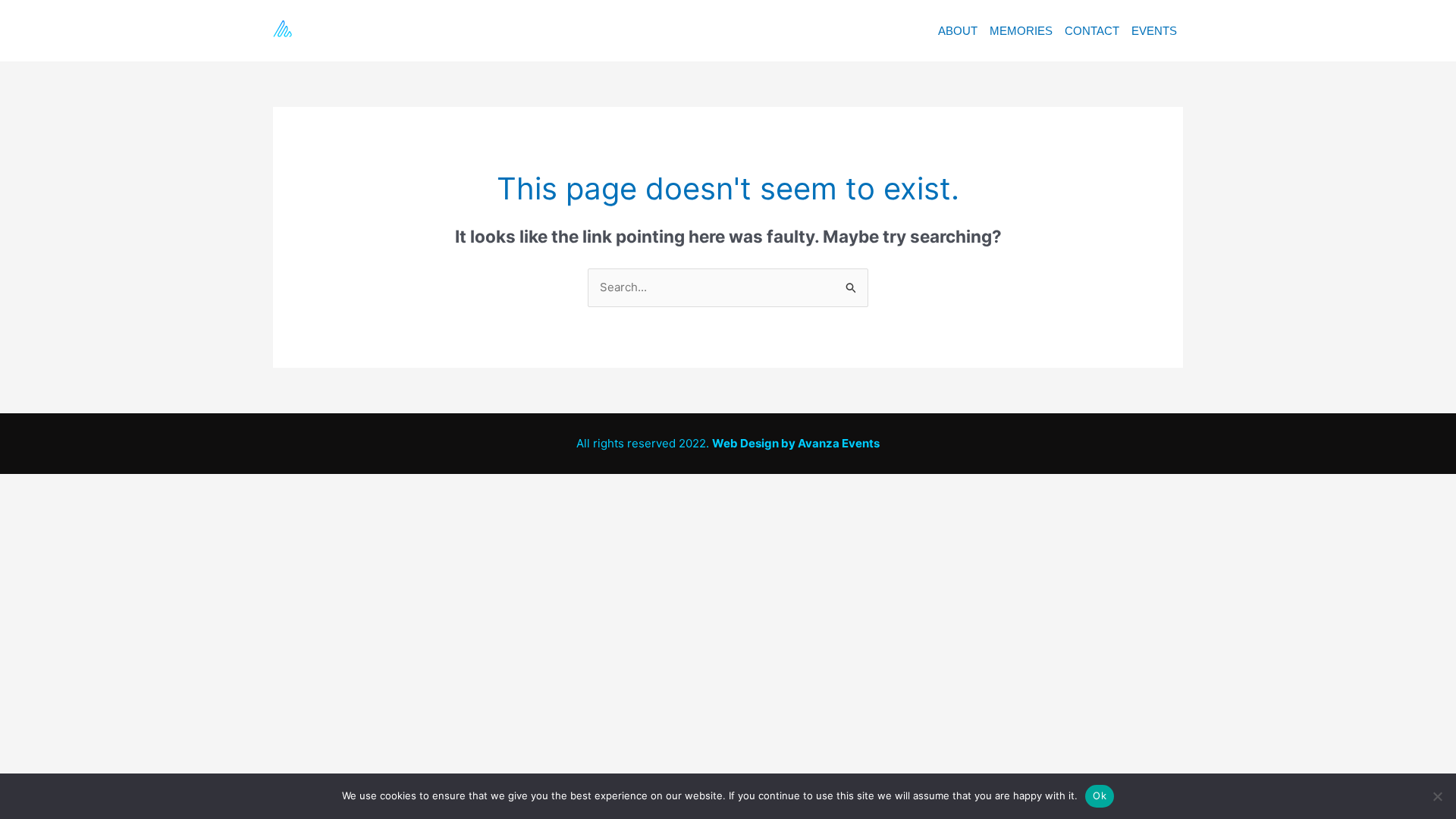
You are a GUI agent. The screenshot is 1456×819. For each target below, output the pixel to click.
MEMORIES (1021, 30)
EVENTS (1154, 30)
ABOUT (957, 30)
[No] (1437, 796)
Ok (1099, 795)
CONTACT (1092, 30)
